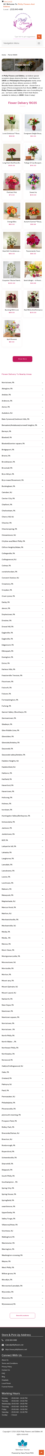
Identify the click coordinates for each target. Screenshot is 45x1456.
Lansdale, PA (7, 865)
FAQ (3, 1373)
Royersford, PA (8, 1151)
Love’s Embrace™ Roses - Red (12, 133)
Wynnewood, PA (8, 1304)
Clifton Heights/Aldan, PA (12, 547)
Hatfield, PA (7, 779)
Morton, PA (6, 974)
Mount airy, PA (8, 980)
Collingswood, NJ (9, 559)
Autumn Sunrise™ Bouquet (33, 222)
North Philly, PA (8, 1035)
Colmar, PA (6, 565)
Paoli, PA (5, 1090)
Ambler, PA (6, 395)
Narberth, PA (7, 999)
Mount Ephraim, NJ (10, 987)
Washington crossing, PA (12, 1255)
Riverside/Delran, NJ (10, 1133)
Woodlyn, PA (7, 1280)
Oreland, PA (7, 1078)
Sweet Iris (33, 192)
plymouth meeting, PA (11, 1115)
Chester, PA (7, 523)
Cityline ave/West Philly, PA (13, 541)
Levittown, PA (7, 883)
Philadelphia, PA (8, 1103)
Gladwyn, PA (7, 724)
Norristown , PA (8, 1029)
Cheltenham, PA (8, 511)
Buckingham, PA (8, 486)
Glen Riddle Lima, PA (10, 730)
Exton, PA (6, 663)
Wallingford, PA (8, 1237)
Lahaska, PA (7, 852)
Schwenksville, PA (9, 1157)
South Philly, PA (8, 1176)
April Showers (12, 339)
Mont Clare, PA (8, 950)
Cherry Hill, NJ (8, 517)
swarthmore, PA (8, 1206)
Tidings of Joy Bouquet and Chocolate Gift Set (33, 163)
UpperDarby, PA (8, 1212)
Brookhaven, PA (8, 462)
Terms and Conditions (10, 1363)
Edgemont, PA (8, 645)
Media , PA (6, 938)
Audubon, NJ (7, 413)
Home (4, 55)
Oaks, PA (5, 1072)
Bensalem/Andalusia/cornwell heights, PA (19, 425)
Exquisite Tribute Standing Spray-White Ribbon (12, 280)
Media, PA (6, 932)
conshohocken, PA (9, 572)
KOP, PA (5, 840)
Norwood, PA (7, 1060)
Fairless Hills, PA (8, 669)
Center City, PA (8, 498)
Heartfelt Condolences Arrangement (12, 251)
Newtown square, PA (10, 1017)
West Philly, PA (8, 1267)
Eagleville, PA (7, 633)
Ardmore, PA (7, 401)
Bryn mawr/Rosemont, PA (13, 480)
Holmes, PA (6, 804)
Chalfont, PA (7, 504)
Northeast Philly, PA (10, 1048)
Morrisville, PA (8, 968)
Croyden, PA (7, 590)
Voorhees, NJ (7, 1231)
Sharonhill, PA (7, 1164)
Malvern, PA (6, 889)
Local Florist (6, 1383)
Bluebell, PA (7, 437)
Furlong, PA (6, 706)
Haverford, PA (7, 785)
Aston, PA (6, 407)
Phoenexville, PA (9, 1109)
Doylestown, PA (8, 614)
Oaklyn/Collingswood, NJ (12, 1066)
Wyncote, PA (7, 1298)
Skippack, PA (7, 1170)
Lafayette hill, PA (9, 846)
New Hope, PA (8, 1005)
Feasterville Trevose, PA (12, 675)
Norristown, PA (8, 382)
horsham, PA (7, 810)
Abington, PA (7, 388)
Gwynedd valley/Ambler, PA (13, 755)
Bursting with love (12, 310)
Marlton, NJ (6, 913)
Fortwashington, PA (10, 700)
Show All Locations (22, 1315)
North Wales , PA (9, 1042)
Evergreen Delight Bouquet (33, 133)
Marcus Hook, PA (9, 907)
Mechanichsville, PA (10, 919)
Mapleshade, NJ (8, 901)
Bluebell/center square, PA (13, 443)
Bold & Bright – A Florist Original (33, 280)
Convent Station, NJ (10, 578)
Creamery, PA (7, 584)
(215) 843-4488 (16, 9)
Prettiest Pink (12, 192)
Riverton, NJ (7, 1139)
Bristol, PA (6, 456)
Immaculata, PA (8, 822)
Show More (22, 359)
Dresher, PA (6, 620)
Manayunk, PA (7, 895)
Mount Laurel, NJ (9, 993)
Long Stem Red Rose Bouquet (12, 163)
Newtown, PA (7, 1011)
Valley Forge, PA (8, 1219)
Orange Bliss (11, 222)
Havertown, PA (8, 791)
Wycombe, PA (7, 1292)
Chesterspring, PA (9, 529)
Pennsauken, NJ (8, 1096)
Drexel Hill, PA (7, 627)
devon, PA (6, 608)
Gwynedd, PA (7, 749)
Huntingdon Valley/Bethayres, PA (16, 816)
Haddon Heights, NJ (10, 761)
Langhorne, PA (8, 858)
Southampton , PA (9, 1182)
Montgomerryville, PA (11, 956)
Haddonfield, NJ (8, 767)
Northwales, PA (8, 1054)
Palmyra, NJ (7, 1084)
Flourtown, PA (7, 681)
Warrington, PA (8, 1249)
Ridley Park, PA (8, 1127)
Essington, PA (7, 657)
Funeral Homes (7, 1387)
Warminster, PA (8, 1243)
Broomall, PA (7, 468)
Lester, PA (6, 877)
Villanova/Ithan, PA (10, 1225)
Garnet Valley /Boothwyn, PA (14, 712)
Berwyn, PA (6, 431)
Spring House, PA (9, 1194)
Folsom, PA (6, 694)
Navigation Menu (11, 43)
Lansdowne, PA (8, 871)
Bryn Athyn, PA (8, 474)
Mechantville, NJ (9, 926)
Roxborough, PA (8, 1145)
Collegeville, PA (8, 553)
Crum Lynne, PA (8, 596)
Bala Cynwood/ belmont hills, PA (15, 419)
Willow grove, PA (9, 1273)
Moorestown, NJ (9, 962)
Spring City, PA (8, 1188)
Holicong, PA (7, 797)
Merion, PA (6, 944)
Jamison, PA (7, 828)
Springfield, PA (8, 1200)
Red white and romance (33, 310)
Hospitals (5, 1380)
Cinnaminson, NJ (9, 535)
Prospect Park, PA (9, 1121)
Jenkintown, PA (8, 834)
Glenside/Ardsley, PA (11, 742)
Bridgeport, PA (8, 450)
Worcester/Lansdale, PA (12, 1286)
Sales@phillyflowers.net (14, 1345)
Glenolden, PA (8, 736)
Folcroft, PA (7, 688)
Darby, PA (6, 602)
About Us (5, 1360)
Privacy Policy (7, 1367)
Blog (3, 1377)
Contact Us (6, 1370)
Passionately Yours (33, 251)
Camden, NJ (7, 492)
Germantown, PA (9, 718)
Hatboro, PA (7, 773)
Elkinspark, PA (7, 651)
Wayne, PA (6, 1261)
